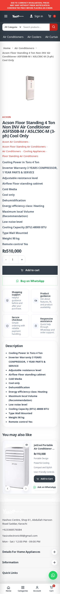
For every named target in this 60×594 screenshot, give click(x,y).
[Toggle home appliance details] (54, 552)
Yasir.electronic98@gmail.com (20, 535)
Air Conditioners (13, 37)
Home (6, 48)
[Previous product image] (7, 488)
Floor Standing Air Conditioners (20, 156)
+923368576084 (12, 529)
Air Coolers (34, 37)
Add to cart (32, 270)
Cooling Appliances (34, 151)
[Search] (54, 27)
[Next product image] (26, 488)
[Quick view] (27, 445)
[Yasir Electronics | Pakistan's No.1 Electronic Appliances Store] (19, 16)
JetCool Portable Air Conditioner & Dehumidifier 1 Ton (44, 446)
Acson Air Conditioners (15, 141)
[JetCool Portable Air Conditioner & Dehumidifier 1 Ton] (16, 467)
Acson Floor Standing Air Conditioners (24, 146)
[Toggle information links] (54, 562)
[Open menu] (5, 16)
